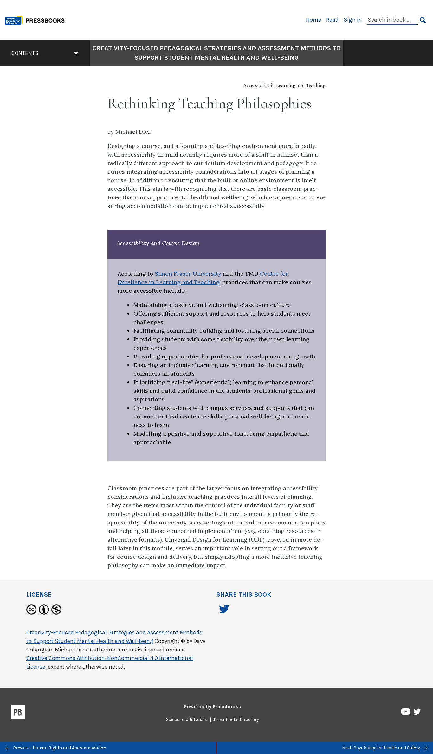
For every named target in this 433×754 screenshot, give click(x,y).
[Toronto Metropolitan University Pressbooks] (37, 20)
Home (313, 19)
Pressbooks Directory (236, 719)
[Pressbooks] (18, 713)
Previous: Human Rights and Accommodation (59, 748)
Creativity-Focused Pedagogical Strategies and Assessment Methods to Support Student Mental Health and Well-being (216, 52)
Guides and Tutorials (186, 719)
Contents (24, 53)
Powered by (212, 707)
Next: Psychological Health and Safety (381, 748)
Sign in (353, 19)
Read (332, 19)
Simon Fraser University (188, 273)
